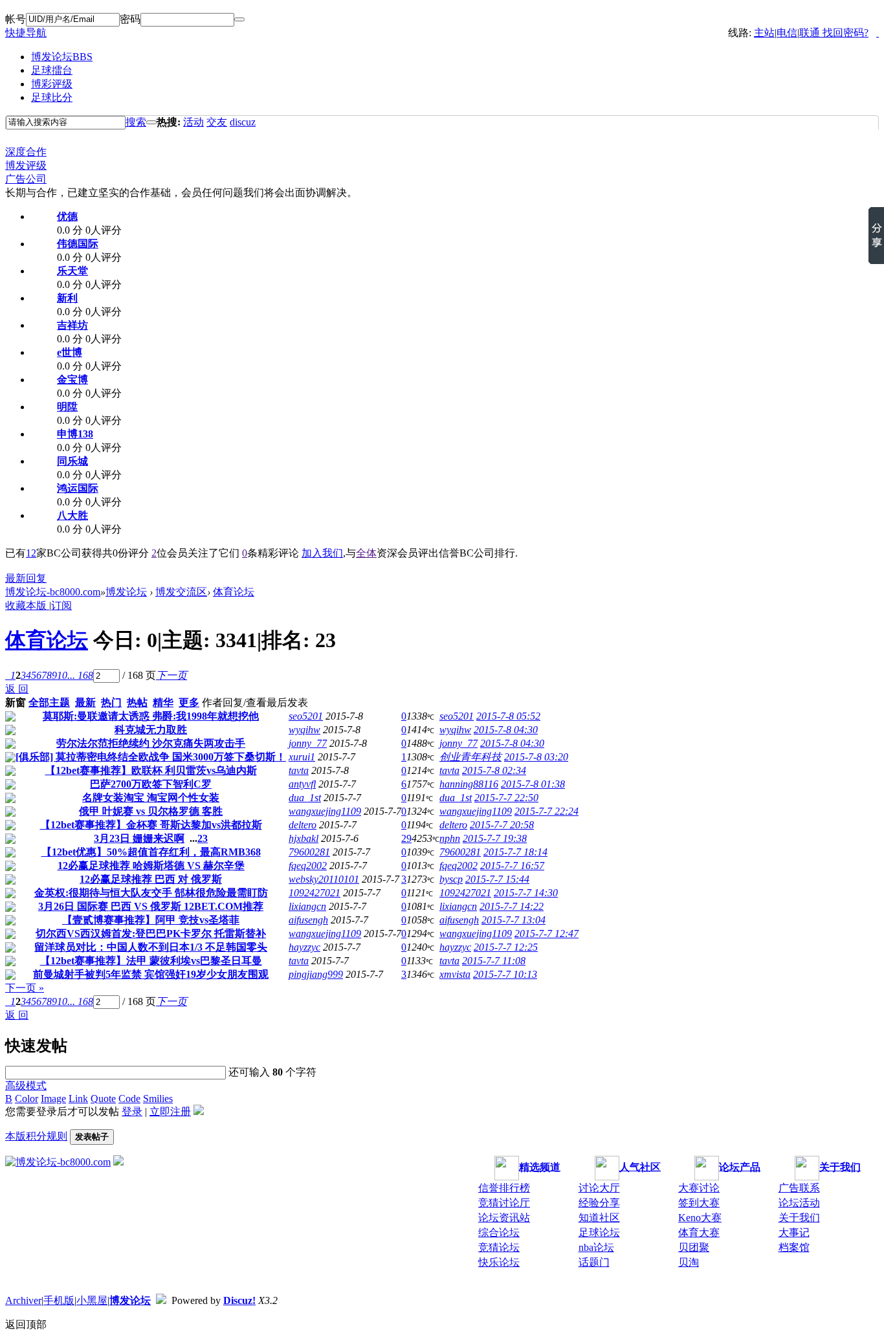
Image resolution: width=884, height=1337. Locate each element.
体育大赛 (699, 1232)
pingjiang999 (316, 974)
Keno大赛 (700, 1217)
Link (78, 1098)
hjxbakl (303, 838)
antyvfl (302, 784)
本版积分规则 (36, 1136)
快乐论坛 (499, 1262)
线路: (741, 32)
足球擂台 (51, 70)
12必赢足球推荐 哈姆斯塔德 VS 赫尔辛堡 (151, 865)
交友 (216, 121)
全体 (366, 552)
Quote (103, 1098)
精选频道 (539, 1166)
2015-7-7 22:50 (506, 797)
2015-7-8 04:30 (506, 729)
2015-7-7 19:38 (495, 838)
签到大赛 (699, 1202)
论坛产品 (739, 1166)
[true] (151, 122)
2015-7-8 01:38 (533, 784)
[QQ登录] (821, 32)
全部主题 (49, 702)
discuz (243, 121)
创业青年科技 (470, 756)
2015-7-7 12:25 (506, 947)
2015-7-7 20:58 (502, 824)
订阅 (61, 605)
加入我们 (322, 552)
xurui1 (302, 756)
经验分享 (599, 1202)
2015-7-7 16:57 (512, 865)
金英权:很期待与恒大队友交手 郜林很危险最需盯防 (151, 892)
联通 (809, 32)
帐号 (15, 19)
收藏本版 (27, 605)
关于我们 (840, 1166)
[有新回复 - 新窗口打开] (10, 718)
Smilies (158, 1098)
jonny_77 (308, 743)
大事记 (794, 1232)
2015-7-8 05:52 (508, 716)
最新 (85, 702)
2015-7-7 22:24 (546, 811)
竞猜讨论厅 (504, 1202)
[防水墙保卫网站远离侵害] (161, 1300)
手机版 (58, 1300)
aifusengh (308, 919)
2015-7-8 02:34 (494, 770)
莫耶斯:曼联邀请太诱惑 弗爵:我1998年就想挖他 (151, 716)
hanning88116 (468, 784)
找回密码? (845, 32)
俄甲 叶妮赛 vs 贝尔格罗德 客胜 (151, 811)
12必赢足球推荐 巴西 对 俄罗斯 (151, 879)
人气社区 (640, 1166)
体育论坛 (233, 591)
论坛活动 (799, 1202)
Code (129, 1098)
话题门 (594, 1262)
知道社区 (599, 1217)
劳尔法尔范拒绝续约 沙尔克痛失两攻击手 (150, 743)
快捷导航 (26, 32)
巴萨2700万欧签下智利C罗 (151, 784)
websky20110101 (324, 879)
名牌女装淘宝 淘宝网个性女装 (150, 797)
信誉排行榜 (504, 1187)
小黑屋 (91, 1300)
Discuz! (239, 1300)
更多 (189, 702)
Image (53, 1098)
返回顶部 (26, 1324)
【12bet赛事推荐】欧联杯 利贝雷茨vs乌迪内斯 (151, 770)
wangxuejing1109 (325, 811)
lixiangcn (307, 906)
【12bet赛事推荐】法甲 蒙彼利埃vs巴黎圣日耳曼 (151, 960)
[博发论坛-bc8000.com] (58, 1161)
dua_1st (305, 797)
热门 (111, 702)
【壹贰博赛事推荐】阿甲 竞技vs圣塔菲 (150, 919)
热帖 (137, 702)
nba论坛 (596, 1247)
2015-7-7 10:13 (505, 974)
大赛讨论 (699, 1187)
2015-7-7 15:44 (497, 879)
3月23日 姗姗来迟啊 (139, 838)
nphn (449, 838)
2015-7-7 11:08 (493, 960)
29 (406, 838)
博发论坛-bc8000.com (52, 591)
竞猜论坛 (499, 1247)
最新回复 (26, 578)
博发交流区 (181, 591)
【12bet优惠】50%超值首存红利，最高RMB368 (151, 851)
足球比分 (51, 97)
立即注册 (170, 1111)
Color (26, 1098)
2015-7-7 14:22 (512, 906)
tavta (299, 770)
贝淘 (688, 1262)
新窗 (15, 702)
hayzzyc (304, 947)
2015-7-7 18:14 (515, 851)
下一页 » (24, 987)
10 (62, 675)
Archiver (23, 1300)
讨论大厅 (599, 1187)
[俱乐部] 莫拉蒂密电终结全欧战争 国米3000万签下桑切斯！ (151, 756)
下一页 (171, 675)
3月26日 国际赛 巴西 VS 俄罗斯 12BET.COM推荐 (150, 906)
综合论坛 (499, 1232)
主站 (764, 32)
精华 (163, 702)
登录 (132, 1111)
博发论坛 (62, 56)
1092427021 (314, 892)
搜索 (136, 121)
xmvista (454, 974)
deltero (302, 824)
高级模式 (26, 1085)
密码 (130, 19)
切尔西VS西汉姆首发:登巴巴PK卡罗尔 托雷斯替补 (151, 933)
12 (31, 552)
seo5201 (306, 716)
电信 (787, 32)
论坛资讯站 (504, 1217)
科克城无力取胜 (151, 729)
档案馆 (794, 1247)
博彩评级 (51, 83)
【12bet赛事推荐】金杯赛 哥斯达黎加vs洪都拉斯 (151, 824)
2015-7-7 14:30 (526, 892)
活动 (193, 121)
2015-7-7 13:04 (513, 919)
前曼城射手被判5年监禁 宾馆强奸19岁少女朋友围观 (151, 974)
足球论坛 (599, 1232)
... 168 (80, 675)
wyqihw (304, 729)
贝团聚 (693, 1247)
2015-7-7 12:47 (546, 933)
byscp (451, 879)
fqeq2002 (308, 865)
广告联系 (799, 1187)
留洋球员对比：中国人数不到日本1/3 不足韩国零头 (150, 947)
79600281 (309, 851)
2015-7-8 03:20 (536, 756)
